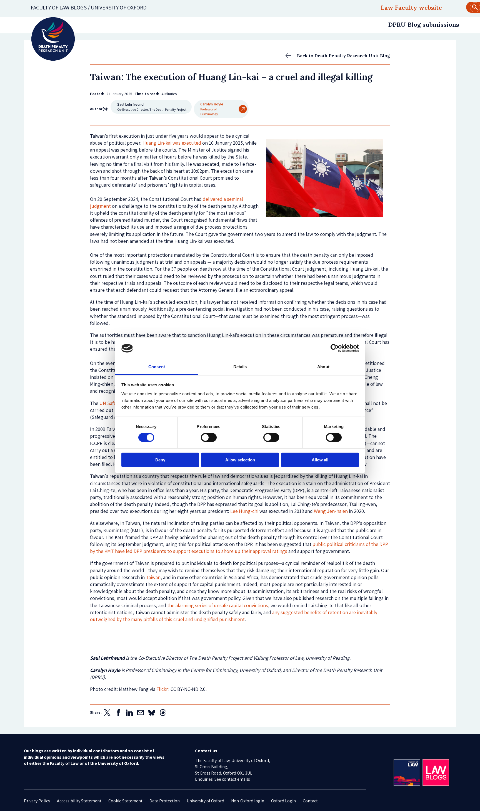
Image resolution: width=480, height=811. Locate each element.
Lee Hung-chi (244, 511)
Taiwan (153, 577)
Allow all (320, 459)
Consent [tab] (156, 366)
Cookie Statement (125, 801)
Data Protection (164, 801)
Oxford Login (283, 801)
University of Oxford (205, 801)
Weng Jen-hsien (331, 511)
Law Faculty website (411, 7)
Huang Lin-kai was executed (171, 143)
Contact (310, 801)
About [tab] (323, 366)
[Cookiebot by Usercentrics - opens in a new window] (334, 348)
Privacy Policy (37, 801)
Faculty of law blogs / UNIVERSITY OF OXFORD (89, 7)
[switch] (209, 437)
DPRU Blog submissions (423, 24)
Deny (160, 459)
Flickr (162, 689)
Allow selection (240, 459)
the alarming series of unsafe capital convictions (217, 605)
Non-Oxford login (247, 801)
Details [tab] (240, 366)
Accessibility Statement (79, 801)
